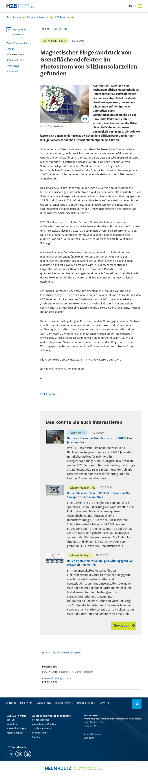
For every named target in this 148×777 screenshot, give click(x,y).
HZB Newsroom (62, 17)
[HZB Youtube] (27, 754)
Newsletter (12, 65)
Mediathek (12, 71)
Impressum (26, 702)
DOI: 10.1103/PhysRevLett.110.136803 (62, 652)
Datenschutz (43, 702)
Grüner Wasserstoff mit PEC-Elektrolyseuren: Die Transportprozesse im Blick (98, 495)
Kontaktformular (93, 734)
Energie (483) (61, 29)
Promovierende (40, 733)
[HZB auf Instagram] (18, 754)
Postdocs (36, 737)
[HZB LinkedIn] (10, 754)
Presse (10, 49)
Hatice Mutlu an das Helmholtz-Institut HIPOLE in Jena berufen (99, 440)
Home (7, 17)
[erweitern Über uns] (23, 17)
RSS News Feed (15, 60)
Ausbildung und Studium (44, 724)
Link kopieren (48, 394)
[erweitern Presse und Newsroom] (51, 17)
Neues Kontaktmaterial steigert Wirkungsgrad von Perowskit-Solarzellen (100, 563)
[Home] (20, 5)
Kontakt (11, 702)
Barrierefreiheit (86, 702)
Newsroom (122, 625)
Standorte (89, 737)
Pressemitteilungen (16, 728)
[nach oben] (137, 704)
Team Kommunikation (18, 43)
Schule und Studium (42, 728)
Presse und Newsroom (38, 17)
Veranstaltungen (14, 733)
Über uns (16, 17)
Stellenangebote (40, 720)
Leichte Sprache (64, 702)
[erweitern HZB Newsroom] (72, 17)
